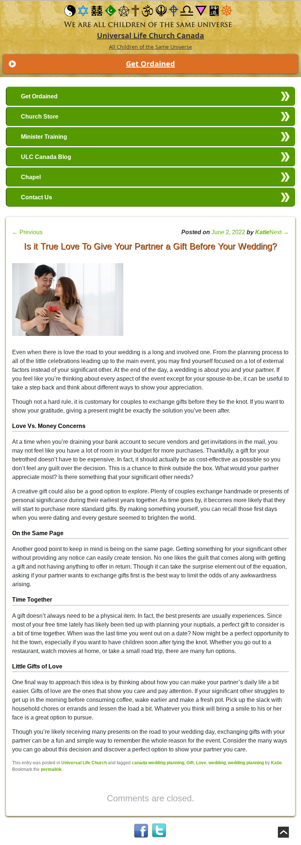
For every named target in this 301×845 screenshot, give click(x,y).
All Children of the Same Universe (150, 46)
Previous (27, 232)
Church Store (39, 116)
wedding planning (246, 762)
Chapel (31, 177)
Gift (190, 762)
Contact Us (36, 197)
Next (279, 232)
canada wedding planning (158, 762)
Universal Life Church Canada (150, 35)
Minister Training (44, 137)
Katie (262, 232)
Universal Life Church (84, 762)
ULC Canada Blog (46, 157)
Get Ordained (150, 64)
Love (201, 762)
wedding (217, 762)
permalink (51, 769)
